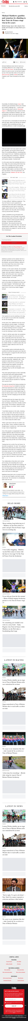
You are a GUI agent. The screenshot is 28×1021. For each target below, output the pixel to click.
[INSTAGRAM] (12, 487)
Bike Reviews (20, 978)
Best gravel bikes (20, 969)
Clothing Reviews (20, 980)
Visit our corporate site (18, 1015)
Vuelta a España (9, 963)
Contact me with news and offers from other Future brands (14, 1002)
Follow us (16, 62)
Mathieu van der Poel (16, 172)
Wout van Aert (5, 74)
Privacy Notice (18, 247)
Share (5, 62)
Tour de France (9, 69)
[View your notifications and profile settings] (13, 2)
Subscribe (20, 1)
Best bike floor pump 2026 (14, 6)
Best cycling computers (20, 972)
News (17, 33)
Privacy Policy (18, 1010)
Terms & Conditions (13, 1011)
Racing (3, 12)
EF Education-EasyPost (8, 386)
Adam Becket (10, 32)
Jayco (19, 104)
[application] (14, 137)
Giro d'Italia (19, 961)
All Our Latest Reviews (7, 978)
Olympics (19, 963)
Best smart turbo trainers (7, 972)
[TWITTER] (10, 487)
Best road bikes (7, 969)
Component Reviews (7, 980)
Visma (15, 74)
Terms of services (16, 246)
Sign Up (14, 1006)
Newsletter (23, 62)
